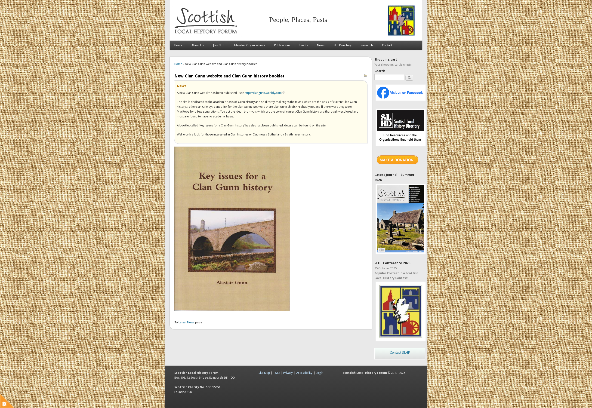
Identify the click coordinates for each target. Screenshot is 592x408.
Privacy (288, 372)
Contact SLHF (400, 352)
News (320, 45)
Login (319, 372)
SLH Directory (343, 45)
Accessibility (304, 372)
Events (303, 45)
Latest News (187, 322)
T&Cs (276, 372)
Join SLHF (219, 45)
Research (367, 45)
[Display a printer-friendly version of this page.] (365, 75)
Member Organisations (249, 45)
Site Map (264, 372)
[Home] (206, 36)
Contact (387, 45)
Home (178, 45)
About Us (197, 45)
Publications (282, 45)
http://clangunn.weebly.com (264, 93)
